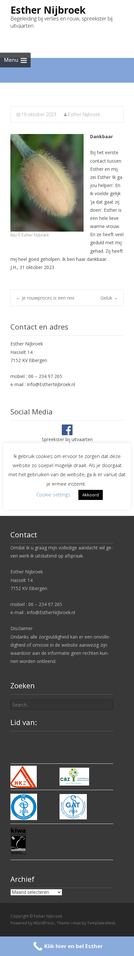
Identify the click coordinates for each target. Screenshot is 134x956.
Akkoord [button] (90, 495)
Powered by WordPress (32, 923)
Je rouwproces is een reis (45, 298)
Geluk (109, 298)
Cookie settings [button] (53, 494)
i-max (76, 923)
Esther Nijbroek (84, 114)
